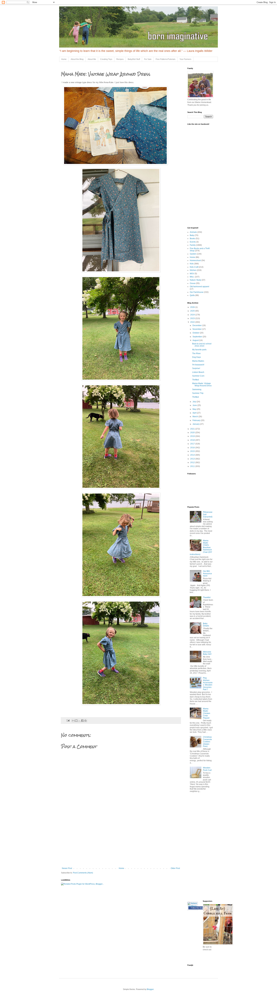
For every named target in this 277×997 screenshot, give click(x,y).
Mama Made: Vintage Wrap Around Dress (202, 384)
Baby (192, 235)
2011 (192, 466)
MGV (192, 273)
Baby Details (206, 624)
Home (64, 59)
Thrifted (195, 380)
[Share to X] (79, 720)
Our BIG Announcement (207, 573)
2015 (192, 451)
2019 (192, 436)
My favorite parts (199, 350)
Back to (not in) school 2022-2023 (201, 345)
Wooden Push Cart (207, 769)
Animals (193, 232)
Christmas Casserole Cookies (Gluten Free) (207, 741)
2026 (192, 307)
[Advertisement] (121, 843)
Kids (192, 264)
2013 (192, 459)
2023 (192, 318)
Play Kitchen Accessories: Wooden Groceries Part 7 (208, 684)
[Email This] (73, 720)
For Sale (147, 59)
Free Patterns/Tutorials (165, 59)
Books (192, 238)
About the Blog (77, 59)
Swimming (196, 389)
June (195, 405)
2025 (192, 311)
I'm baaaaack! (198, 365)
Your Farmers (185, 59)
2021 (192, 429)
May (195, 409)
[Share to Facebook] (82, 720)
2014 (192, 455)
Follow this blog (197, 908)
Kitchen (193, 270)
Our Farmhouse (196, 292)
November (197, 329)
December (197, 325)
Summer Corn (198, 376)
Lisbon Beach (198, 372)
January (196, 424)
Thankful (206, 597)
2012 (192, 462)
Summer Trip (197, 393)
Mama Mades (198, 361)
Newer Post (67, 868)
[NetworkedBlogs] (192, 906)
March (195, 416)
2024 (192, 315)
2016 (192, 447)
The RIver (196, 353)
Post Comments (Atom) (83, 873)
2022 (192, 322)
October (196, 333)
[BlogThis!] (76, 720)
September (198, 337)
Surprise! (196, 368)
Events (193, 242)
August (196, 340)
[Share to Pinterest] (85, 720)
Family (193, 245)
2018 (192, 440)
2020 (192, 432)
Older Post (175, 868)
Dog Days (196, 357)
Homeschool (195, 260)
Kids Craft (194, 267)
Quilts (192, 295)
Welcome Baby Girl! (207, 653)
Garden (193, 254)
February (197, 420)
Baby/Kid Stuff (134, 59)
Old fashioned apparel (199, 286)
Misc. (192, 277)
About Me (92, 59)
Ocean (193, 283)
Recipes (120, 59)
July (195, 402)
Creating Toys (106, 59)
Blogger (150, 989)
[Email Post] (68, 720)
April (195, 413)
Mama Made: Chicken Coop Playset (206, 713)
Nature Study (195, 280)
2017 (192, 444)
